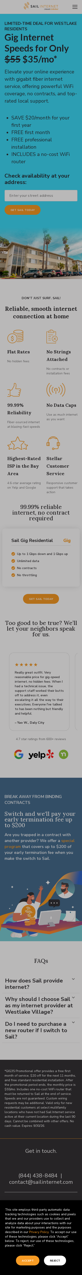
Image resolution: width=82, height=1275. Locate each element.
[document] (41, 637)
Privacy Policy (39, 1232)
